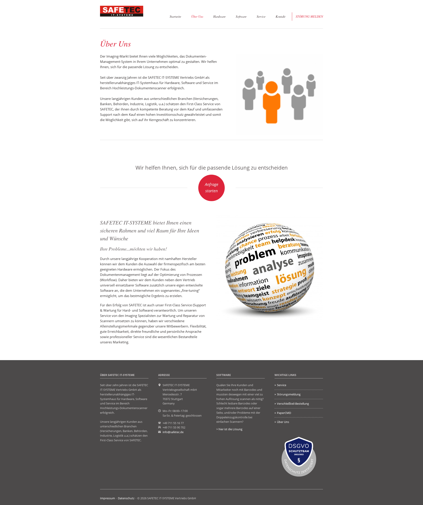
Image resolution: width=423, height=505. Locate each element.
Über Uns (197, 16)
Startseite (175, 16)
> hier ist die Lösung (229, 429)
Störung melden (309, 16)
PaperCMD (284, 413)
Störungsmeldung (289, 394)
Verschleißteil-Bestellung (293, 404)
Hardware (219, 16)
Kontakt (280, 16)
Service (261, 16)
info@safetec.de (173, 432)
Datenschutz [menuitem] (126, 498)
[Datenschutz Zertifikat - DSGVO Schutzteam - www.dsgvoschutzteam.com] (299, 457)
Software (241, 16)
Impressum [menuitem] (107, 498)
